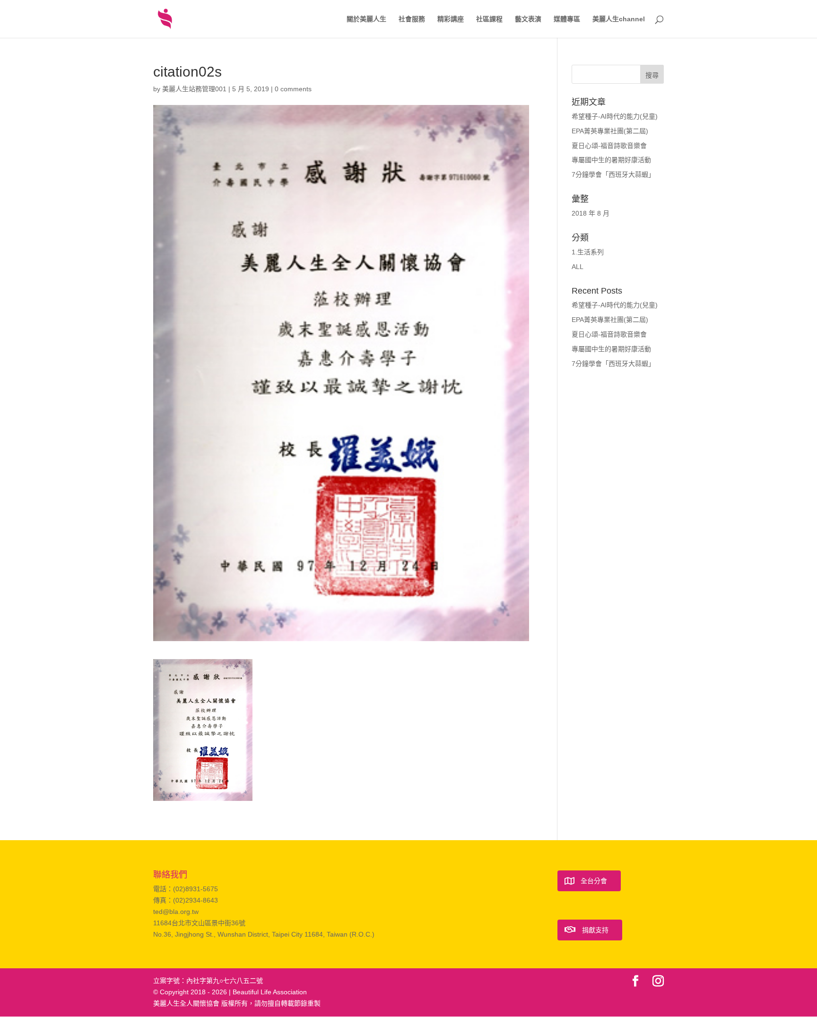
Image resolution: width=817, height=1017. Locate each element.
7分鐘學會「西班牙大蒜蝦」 (613, 174)
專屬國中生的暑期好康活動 (611, 160)
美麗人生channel (618, 19)
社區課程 (489, 19)
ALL (577, 266)
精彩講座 (450, 19)
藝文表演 (528, 19)
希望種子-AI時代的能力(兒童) (615, 116)
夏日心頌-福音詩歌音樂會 (609, 145)
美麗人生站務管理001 (194, 89)
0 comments (293, 89)
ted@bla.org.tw (176, 911)
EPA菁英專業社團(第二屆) (610, 131)
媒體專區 (567, 19)
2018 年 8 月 (590, 213)
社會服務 (412, 19)
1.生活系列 (588, 252)
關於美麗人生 (366, 19)
